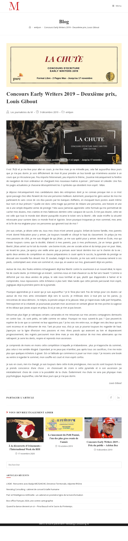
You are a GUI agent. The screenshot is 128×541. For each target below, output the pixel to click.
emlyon (69, 112)
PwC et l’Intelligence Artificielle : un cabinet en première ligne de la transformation (44, 495)
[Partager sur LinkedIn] (118, 398)
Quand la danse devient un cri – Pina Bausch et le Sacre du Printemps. (39, 506)
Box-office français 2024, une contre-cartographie (29, 500)
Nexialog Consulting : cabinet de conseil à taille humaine (32, 489)
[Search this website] (64, 464)
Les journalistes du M (21, 112)
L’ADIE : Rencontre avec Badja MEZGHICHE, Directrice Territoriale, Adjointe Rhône (44, 483)
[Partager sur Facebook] (111, 398)
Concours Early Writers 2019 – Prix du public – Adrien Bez (103, 443)
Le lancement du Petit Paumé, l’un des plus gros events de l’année (64, 438)
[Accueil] (30, 27)
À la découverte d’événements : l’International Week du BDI (25, 447)
